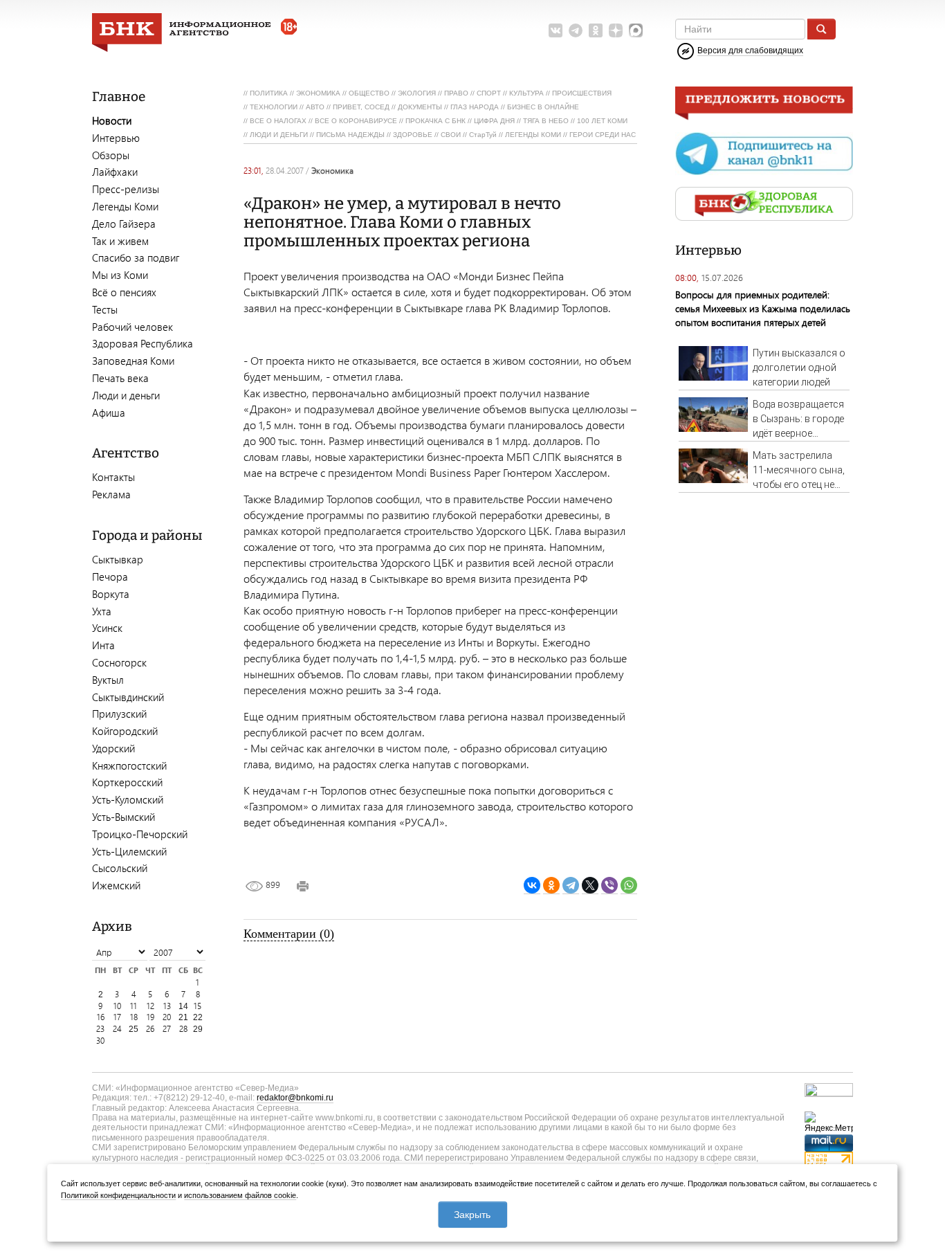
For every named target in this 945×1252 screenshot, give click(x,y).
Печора (110, 576)
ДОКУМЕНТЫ (420, 107)
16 (100, 1017)
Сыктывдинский (128, 697)
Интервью (116, 138)
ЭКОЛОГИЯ (417, 93)
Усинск (107, 628)
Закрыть (472, 1214)
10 (117, 1006)
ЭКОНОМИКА (318, 93)
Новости (111, 120)
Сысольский (119, 868)
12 (150, 1006)
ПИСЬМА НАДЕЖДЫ (350, 134)
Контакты (113, 477)
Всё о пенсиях (124, 292)
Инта (103, 645)
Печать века (120, 378)
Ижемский (116, 885)
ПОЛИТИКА (269, 93)
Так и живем (120, 241)
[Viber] (609, 885)
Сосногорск (119, 662)
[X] (590, 885)
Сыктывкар (117, 559)
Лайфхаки (115, 172)
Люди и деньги (126, 395)
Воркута (110, 594)
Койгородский (125, 731)
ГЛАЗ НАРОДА (474, 107)
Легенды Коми (125, 206)
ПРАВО (456, 93)
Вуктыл (108, 680)
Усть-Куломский (127, 799)
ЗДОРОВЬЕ (412, 134)
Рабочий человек (132, 327)
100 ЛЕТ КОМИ (602, 121)
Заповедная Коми (133, 361)
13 (167, 1006)
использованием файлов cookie (240, 1195)
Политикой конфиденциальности (118, 1195)
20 (167, 1017)
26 (150, 1029)
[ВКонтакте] (532, 885)
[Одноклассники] (551, 885)
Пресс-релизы (125, 189)
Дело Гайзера (124, 223)
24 (117, 1029)
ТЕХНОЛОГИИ (273, 107)
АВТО (315, 107)
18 (134, 1017)
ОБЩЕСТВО (369, 93)
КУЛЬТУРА (526, 93)
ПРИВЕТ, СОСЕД (361, 107)
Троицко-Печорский (139, 834)
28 (183, 1029)
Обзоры (110, 155)
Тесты (105, 309)
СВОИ (451, 134)
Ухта (101, 611)
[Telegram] (570, 885)
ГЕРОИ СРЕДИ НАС (602, 134)
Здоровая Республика (142, 343)
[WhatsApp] (629, 885)
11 (133, 1006)
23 (100, 1029)
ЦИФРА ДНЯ (494, 121)
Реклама (111, 494)
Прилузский (119, 713)
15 (197, 1006)
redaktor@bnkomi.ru (295, 1098)
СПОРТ (489, 93)
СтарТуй (483, 134)
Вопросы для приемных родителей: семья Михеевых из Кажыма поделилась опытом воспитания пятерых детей (762, 308)
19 (150, 1017)
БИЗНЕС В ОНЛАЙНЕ (543, 107)
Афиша (108, 412)
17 (117, 1017)
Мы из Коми (120, 275)
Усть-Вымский (123, 817)
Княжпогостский (129, 765)
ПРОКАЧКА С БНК (435, 121)
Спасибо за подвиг (135, 257)
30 (100, 1040)
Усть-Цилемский (129, 851)
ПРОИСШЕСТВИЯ (582, 93)
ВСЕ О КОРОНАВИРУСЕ (356, 121)
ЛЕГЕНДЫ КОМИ (533, 134)
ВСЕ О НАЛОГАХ (278, 121)
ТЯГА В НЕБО (546, 121)
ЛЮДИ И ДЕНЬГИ (279, 134)
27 (167, 1029)
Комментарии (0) (289, 934)
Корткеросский (127, 782)
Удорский (113, 748)
